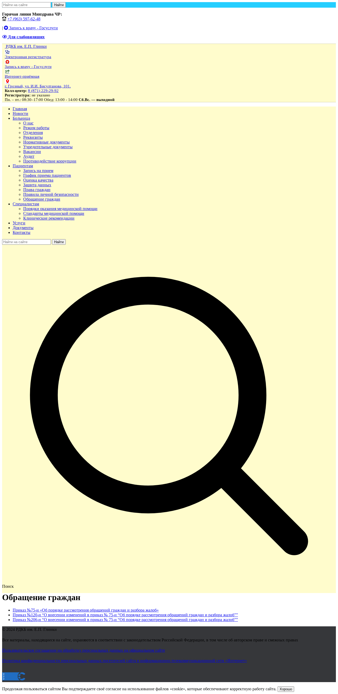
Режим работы (36, 128)
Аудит (28, 156)
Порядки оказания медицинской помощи (60, 208)
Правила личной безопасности (51, 194)
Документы (23, 227)
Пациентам (23, 166)
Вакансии (32, 151)
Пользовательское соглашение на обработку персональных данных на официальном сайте (83, 650)
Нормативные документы (46, 142)
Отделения (33, 132)
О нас (28, 123)
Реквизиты (33, 137)
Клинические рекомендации (48, 218)
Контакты (21, 232)
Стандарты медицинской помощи (53, 213)
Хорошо (286, 689)
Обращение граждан (41, 199)
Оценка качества (38, 180)
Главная (20, 109)
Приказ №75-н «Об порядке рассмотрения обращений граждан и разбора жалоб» (86, 610)
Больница (21, 118)
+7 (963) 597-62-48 (23, 19)
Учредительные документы (48, 147)
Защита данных (37, 185)
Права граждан (36, 189)
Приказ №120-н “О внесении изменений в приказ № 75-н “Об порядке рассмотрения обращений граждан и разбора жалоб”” (125, 615)
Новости (20, 113)
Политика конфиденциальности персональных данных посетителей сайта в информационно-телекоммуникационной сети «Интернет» (124, 660)
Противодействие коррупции (49, 161)
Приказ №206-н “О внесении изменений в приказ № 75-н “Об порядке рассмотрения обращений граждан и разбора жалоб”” (125, 619)
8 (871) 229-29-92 (43, 91)
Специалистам (26, 204)
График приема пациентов (47, 175)
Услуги (19, 223)
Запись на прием (38, 170)
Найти (59, 5)
